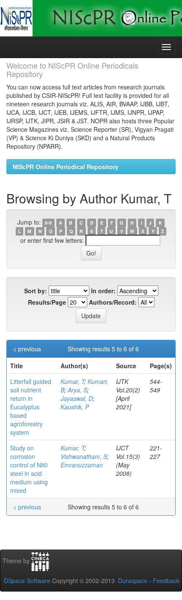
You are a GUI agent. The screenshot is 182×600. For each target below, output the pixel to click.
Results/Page (47, 302)
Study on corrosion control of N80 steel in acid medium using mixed (29, 469)
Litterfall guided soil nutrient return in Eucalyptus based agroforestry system (30, 406)
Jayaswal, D (77, 398)
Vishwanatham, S (84, 456)
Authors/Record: (113, 302)
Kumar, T (72, 381)
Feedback (166, 580)
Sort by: (35, 290)
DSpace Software (27, 580)
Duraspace (132, 580)
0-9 (48, 222)
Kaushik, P (75, 407)
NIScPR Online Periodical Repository (66, 166)
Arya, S (77, 390)
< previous (27, 348)
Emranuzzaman (82, 465)
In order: (103, 290)
